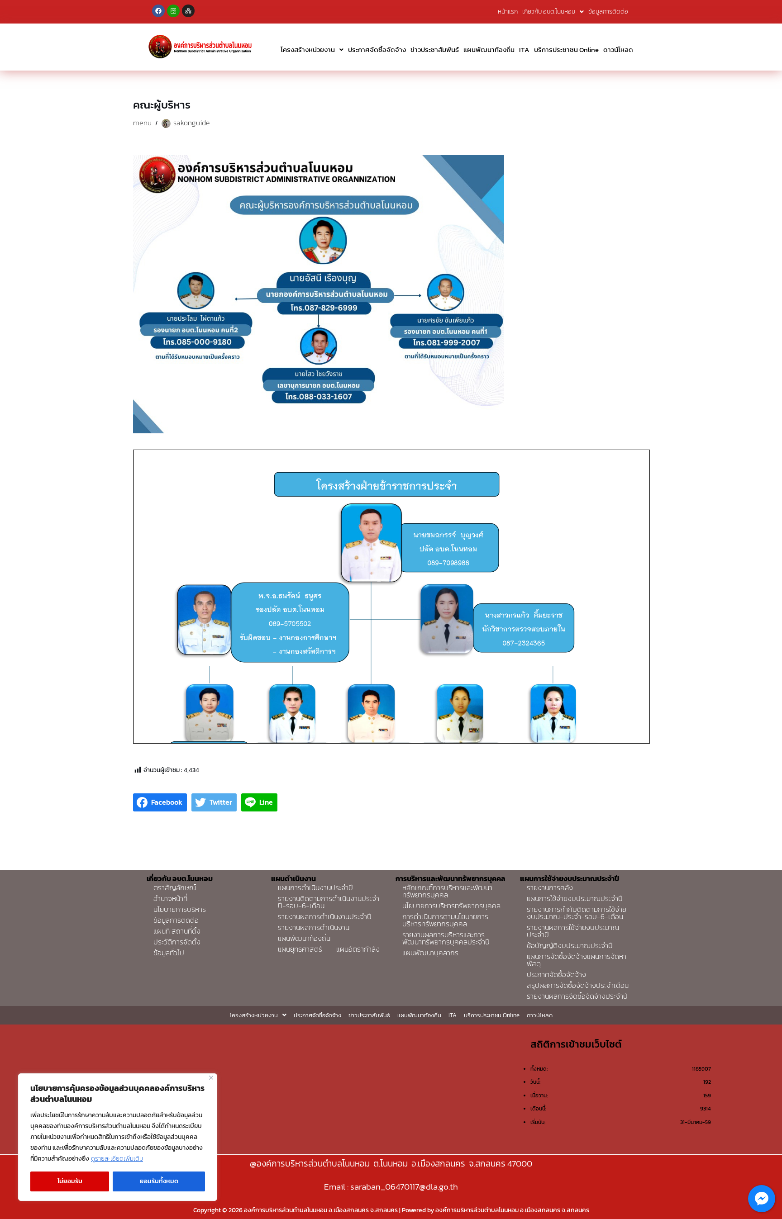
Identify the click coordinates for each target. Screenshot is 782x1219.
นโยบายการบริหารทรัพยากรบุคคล (451, 905)
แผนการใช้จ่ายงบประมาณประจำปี (575, 898)
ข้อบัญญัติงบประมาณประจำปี (570, 945)
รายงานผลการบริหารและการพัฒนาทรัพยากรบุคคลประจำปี (446, 938)
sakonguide (191, 122)
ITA (524, 49)
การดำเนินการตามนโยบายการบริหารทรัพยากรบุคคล (445, 920)
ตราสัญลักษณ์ (174, 887)
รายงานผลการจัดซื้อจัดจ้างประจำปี (577, 996)
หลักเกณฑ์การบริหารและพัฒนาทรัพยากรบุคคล (447, 891)
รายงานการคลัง (550, 887)
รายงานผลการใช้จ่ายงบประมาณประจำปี (573, 931)
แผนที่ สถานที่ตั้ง (176, 930)
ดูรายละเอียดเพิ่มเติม (117, 1158)
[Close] (211, 1078)
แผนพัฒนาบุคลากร (430, 952)
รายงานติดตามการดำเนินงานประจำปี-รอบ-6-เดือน (328, 902)
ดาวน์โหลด (618, 49)
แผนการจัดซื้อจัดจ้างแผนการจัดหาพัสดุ (576, 960)
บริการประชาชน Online (566, 49)
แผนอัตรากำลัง (358, 949)
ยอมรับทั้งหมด (159, 1181)
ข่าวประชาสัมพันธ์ (434, 49)
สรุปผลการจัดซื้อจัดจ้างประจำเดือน (578, 985)
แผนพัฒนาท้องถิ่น (489, 49)
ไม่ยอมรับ (69, 1181)
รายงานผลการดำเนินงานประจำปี (325, 916)
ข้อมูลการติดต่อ (608, 11)
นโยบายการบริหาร (179, 909)
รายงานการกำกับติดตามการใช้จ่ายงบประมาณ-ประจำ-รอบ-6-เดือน (576, 913)
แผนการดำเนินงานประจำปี (315, 887)
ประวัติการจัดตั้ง (176, 941)
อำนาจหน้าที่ (170, 898)
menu (142, 122)
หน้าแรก (508, 11)
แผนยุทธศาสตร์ (300, 949)
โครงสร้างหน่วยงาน (308, 49)
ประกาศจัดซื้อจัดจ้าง (377, 49)
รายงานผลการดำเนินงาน (313, 927)
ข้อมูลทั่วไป (168, 952)
